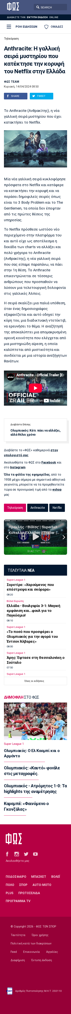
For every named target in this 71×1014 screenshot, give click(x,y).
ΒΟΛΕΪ (55, 877)
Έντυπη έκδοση (41, 960)
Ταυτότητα (18, 935)
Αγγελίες (52, 952)
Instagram (17, 467)
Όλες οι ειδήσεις (34, 681)
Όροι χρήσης (40, 935)
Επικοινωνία (31, 952)
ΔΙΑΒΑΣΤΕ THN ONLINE (32, 17)
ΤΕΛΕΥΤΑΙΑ (21, 570)
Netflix (57, 508)
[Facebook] (7, 854)
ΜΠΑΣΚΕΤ (38, 877)
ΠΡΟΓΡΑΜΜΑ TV (18, 901)
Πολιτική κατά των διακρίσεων (31, 943)
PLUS (9, 893)
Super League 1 (16, 579)
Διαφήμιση (18, 960)
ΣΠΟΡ (23, 885)
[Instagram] (16, 854)
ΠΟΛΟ (10, 885)
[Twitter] (26, 854)
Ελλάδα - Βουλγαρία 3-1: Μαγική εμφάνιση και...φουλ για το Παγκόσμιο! (33, 611)
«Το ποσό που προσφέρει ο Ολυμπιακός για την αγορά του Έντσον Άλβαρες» (32, 637)
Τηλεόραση (11, 38)
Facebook (48, 462)
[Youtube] (35, 854)
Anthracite (37, 508)
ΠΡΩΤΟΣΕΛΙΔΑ (29, 893)
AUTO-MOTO (42, 885)
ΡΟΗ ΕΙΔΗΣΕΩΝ (26, 26)
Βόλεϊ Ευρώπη (15, 601)
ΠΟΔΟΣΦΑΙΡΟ (16, 877)
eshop (57, 489)
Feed (14, 952)
